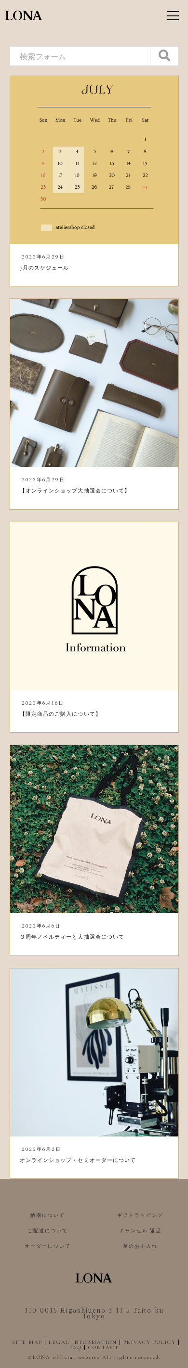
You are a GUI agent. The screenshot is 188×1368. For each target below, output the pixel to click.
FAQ (75, 1347)
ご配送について (47, 1231)
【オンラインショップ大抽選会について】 (75, 491)
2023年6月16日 (43, 702)
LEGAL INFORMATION (83, 1342)
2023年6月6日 (41, 925)
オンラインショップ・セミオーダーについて (78, 1160)
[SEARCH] (164, 56)
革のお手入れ (140, 1246)
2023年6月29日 (43, 256)
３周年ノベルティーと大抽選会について (72, 937)
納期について (47, 1215)
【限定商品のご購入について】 (60, 714)
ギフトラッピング (140, 1215)
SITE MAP (27, 1342)
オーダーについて (48, 1246)
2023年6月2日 (41, 1148)
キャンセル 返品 (140, 1231)
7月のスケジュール (44, 268)
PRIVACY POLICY (149, 1342)
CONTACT (103, 1347)
